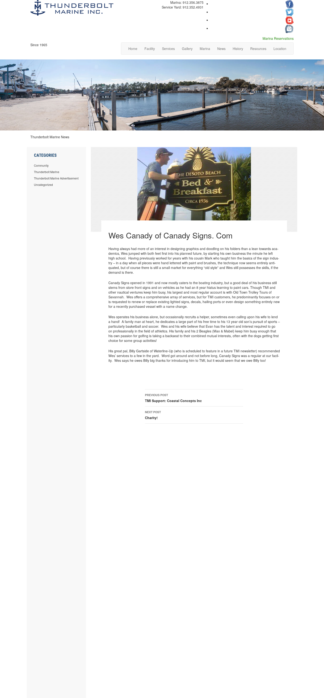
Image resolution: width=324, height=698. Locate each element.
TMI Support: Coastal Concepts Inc (173, 398)
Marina (205, 48)
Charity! (153, 415)
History (238, 48)
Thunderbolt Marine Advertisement (56, 178)
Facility (149, 48)
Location (279, 48)
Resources (258, 48)
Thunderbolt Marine (46, 172)
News (221, 48)
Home (132, 48)
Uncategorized (43, 185)
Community (41, 165)
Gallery (187, 48)
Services (168, 48)
